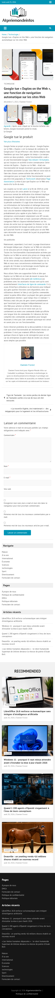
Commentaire (10, 435)
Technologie (9, 84)
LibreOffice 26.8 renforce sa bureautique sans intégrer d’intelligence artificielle (27, 713)
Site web (7, 489)
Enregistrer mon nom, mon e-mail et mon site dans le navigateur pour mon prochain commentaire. (25, 504)
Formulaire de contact (11, 578)
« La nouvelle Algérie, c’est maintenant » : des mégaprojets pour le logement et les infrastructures (27, 410)
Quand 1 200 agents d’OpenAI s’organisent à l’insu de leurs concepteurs (26, 810)
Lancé (25, 189)
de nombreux (35, 279)
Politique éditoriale (10, 601)
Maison (5, 552)
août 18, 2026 (9, 863)
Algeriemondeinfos (33, 990)
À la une (5, 555)
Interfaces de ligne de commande (32, 284)
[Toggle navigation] (5, 28)
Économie (6, 561)
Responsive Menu (50, 2)
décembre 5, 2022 (11, 102)
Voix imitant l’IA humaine (38, 160)
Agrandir (7, 126)
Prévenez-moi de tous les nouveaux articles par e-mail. (26, 525)
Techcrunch (30, 179)
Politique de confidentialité (13, 595)
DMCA (4, 598)
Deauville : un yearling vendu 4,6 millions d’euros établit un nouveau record (25, 858)
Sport (4, 571)
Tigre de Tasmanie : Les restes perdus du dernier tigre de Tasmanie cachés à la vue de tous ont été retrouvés (28, 398)
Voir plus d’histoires (12, 141)
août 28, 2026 (9, 718)
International (7, 558)
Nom (6, 466)
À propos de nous (9, 591)
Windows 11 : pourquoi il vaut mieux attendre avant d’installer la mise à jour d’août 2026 (27, 761)
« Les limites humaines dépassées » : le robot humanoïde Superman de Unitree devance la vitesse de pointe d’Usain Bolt (26, 652)
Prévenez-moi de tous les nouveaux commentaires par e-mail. (27, 515)
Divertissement (8, 574)
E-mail (7, 477)
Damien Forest (26, 102)
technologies (7, 568)
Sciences (5, 565)
